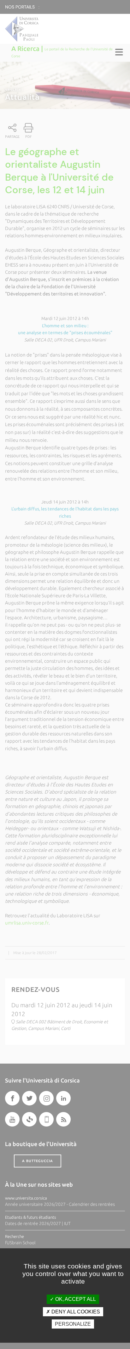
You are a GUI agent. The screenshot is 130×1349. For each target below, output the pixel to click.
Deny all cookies (75, 1311)
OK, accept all (75, 1299)
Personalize (73, 1324)
